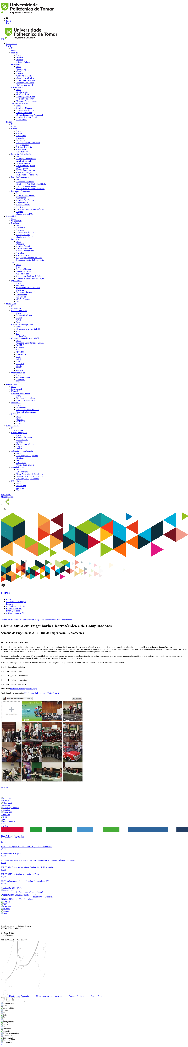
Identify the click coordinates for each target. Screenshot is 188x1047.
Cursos (14, 129)
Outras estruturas (18, 373)
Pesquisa (7, 494)
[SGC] (4, 904)
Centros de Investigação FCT (23, 324)
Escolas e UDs (17, 87)
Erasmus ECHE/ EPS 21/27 (27, 410)
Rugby (19, 446)
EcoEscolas (21, 297)
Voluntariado (21, 294)
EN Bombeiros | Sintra (25, 165)
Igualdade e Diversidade (26, 292)
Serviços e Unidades (19, 103)
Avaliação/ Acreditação (15, 606)
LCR (18, 357)
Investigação (11, 304)
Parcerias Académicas (20, 177)
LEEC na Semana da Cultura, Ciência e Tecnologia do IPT (25, 881)
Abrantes (20, 488)
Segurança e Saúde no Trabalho (29, 258)
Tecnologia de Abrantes (25, 96)
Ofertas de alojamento (25, 465)
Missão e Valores (23, 62)
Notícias (6, 836)
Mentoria (20, 290)
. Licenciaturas (28, 620)
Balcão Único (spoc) (24, 237)
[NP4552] (5, 902)
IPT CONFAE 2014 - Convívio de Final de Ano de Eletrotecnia (27, 867)
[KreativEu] (6, 906)
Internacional (11, 384)
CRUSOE (20, 421)
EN (7, 23)
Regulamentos (22, 202)
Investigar (20, 253)
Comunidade (11, 216)
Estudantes (15, 223)
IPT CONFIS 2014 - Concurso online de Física (20, 874)
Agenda (19, 836)
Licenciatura (21, 136)
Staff (13, 262)
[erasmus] (5, 909)
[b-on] (4, 913)
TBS (18, 382)
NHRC (19, 366)
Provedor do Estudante (25, 80)
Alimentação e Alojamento (22, 451)
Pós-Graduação (22, 145)
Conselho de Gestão (24, 76)
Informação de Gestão (25, 83)
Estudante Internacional (20, 393)
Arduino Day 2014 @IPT (11, 888)
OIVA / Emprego (23, 299)
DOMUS (20, 352)
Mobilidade (15, 403)
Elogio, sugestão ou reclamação (49, 996)
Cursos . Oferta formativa (11, 620)
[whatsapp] (27, 1001)
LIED (18, 359)
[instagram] (8, 1001)
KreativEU (15, 391)
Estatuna (19, 442)
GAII (18, 320)
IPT (3, 39)
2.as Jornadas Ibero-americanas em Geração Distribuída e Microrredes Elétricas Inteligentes (38, 860)
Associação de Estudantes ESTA (29, 476)
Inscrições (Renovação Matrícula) (29, 209)
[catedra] (5, 911)
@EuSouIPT (16, 281)
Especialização (22, 152)
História (14, 53)
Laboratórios (21, 119)
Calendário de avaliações (16, 601)
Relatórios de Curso (14, 608)
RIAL (18, 423)
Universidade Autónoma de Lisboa (30, 189)
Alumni (19, 301)
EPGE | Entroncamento (25, 170)
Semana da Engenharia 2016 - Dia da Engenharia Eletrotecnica (26, 846)
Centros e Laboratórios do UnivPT (25, 338)
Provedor (20, 230)
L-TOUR (20, 363)
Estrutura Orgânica (76, 996)
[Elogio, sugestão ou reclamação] (8, 890)
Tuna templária (22, 439)
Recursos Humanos (24, 113)
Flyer (5, 593)
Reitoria (19, 73)
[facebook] (3, 1001)
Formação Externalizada (21, 154)
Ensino (9, 122)
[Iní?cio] (28, 14)
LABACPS (21, 354)
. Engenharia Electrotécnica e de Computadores (53, 620)
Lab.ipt (19, 317)
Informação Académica (20, 191)
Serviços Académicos (25, 110)
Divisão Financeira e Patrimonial (29, 115)
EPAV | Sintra (22, 168)
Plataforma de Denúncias (19, 996)
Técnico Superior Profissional (28, 142)
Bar (17, 460)
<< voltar (4, 787)
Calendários (21, 198)
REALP (14, 414)
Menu (13, 48)
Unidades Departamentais (26, 101)
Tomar (19, 490)
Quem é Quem (97, 996)
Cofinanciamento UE (25, 85)
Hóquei (19, 449)
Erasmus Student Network (27, 400)
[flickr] (22, 1001)
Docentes (15, 239)
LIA (18, 322)
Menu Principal (7, 497)
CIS (18, 350)
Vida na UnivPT (12, 426)
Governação (16, 64)
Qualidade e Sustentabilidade (28, 287)
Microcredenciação (24, 147)
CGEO (19, 331)
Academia (20, 380)
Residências (21, 462)
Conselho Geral (22, 71)
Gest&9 (19, 370)
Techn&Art (21, 336)
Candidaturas (11, 43)
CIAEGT (20, 347)
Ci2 (17, 334)
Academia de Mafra (24, 161)
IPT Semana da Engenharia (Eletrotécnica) (41, 693)
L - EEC (9, 599)
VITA (18, 368)
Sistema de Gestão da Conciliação (30, 260)
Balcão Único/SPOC (24, 214)
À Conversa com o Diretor (17, 613)
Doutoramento (22, 140)
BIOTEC (20, 345)
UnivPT (9, 46)
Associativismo (17, 467)
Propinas (19, 212)
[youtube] (13, 1001)
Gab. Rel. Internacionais (26, 412)
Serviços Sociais (23, 205)
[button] (2, 1045)
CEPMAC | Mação (24, 172)
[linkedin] (18, 1001)
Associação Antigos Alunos (27, 479)
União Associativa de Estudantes (29, 474)
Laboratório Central (19, 311)
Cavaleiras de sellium (25, 444)
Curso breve (21, 149)
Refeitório (20, 458)
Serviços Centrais (23, 246)
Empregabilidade (13, 611)
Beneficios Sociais (23, 271)
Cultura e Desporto (19, 433)
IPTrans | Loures (23, 163)
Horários (9, 604)
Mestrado (20, 138)
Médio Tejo (16, 481)
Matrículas (20, 207)
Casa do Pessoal (22, 255)
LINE (18, 361)
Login (8, 21)
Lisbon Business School (26, 186)
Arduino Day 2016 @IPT (11, 853)
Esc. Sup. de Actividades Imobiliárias (31, 184)
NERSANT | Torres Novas (27, 175)
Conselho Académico (25, 78)
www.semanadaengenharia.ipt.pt (23, 689)
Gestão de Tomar (23, 94)
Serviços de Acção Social (26, 117)
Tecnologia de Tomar (25, 99)
